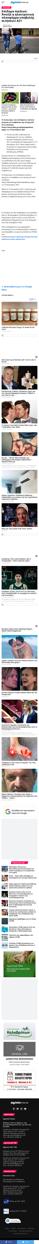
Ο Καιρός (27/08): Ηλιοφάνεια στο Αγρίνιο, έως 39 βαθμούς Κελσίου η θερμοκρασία (22, 945)
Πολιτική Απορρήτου (25, 1231)
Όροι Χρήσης (13, 1231)
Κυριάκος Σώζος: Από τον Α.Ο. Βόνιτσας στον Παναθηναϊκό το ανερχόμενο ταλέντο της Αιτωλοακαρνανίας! (21, 895)
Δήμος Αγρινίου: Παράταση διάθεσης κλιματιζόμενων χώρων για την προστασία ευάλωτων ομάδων (22, 886)
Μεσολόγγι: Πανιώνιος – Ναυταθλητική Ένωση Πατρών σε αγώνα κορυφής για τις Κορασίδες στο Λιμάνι (21, 869)
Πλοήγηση (30, 1228)
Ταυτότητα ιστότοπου (20, 1233)
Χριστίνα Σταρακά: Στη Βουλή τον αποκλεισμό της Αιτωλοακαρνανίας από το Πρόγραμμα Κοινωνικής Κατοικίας (22, 904)
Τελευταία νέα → (19, 863)
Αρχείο (13, 1228)
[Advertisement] (20, 205)
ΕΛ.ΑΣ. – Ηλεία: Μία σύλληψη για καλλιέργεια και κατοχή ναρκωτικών (23, 877)
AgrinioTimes (7, 26)
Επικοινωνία (21, 1228)
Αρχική (7, 1228)
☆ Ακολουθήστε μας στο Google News (17, 288)
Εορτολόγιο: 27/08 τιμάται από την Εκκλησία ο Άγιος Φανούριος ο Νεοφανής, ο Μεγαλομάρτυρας (22, 929)
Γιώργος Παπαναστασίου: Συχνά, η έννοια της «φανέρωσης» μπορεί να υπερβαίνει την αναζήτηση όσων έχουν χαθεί (22, 913)
